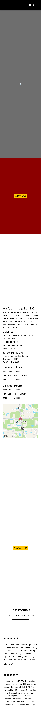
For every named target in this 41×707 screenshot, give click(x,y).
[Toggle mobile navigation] (37, 5)
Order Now (20, 196)
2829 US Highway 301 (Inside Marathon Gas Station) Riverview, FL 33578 (15, 356)
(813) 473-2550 (12, 362)
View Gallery (20, 548)
